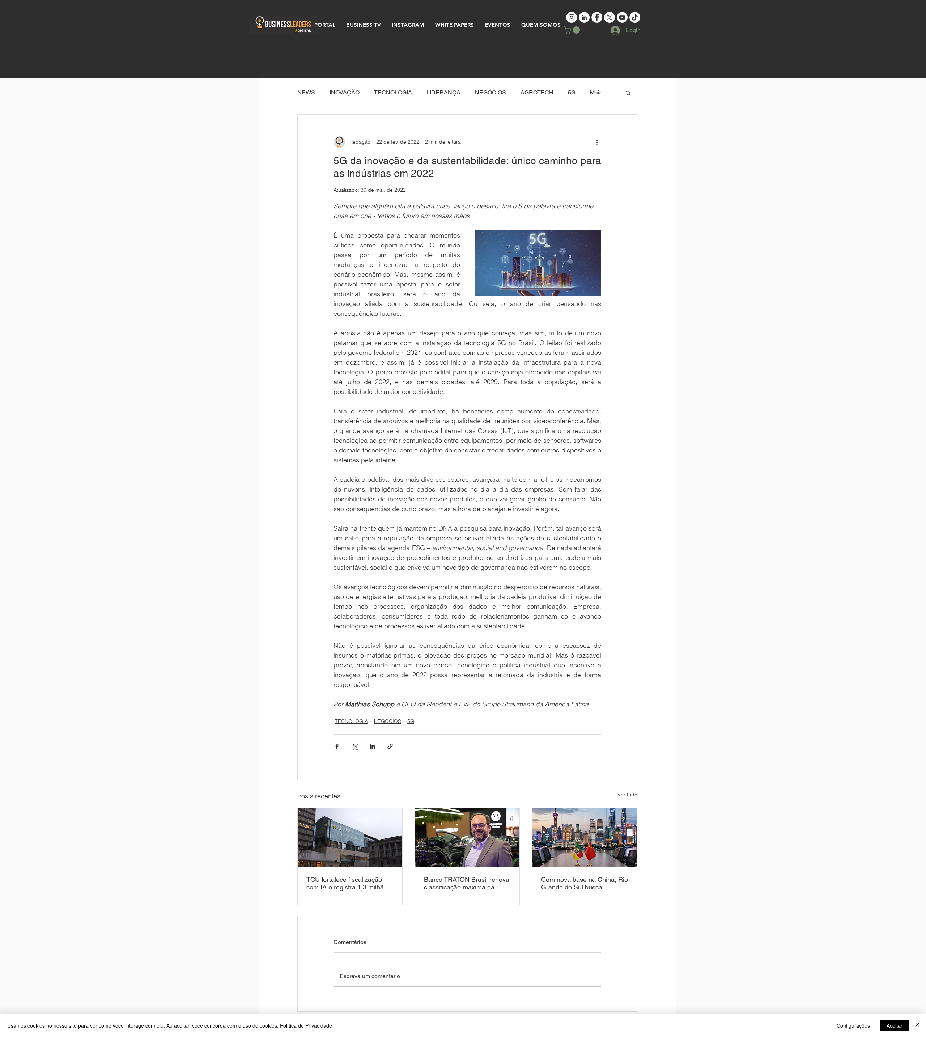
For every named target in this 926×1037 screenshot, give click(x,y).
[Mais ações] (596, 142)
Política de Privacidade (306, 1025)
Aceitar (894, 1025)
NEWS (306, 92)
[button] (573, 30)
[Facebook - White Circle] (596, 17)
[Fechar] (917, 1025)
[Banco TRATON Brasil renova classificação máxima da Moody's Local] (467, 837)
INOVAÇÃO (345, 92)
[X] (609, 17)
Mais (596, 92)
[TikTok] (634, 17)
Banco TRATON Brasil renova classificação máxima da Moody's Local (466, 883)
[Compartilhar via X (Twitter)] (354, 746)
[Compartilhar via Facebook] (337, 746)
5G (571, 92)
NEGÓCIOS (490, 92)
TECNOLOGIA (393, 92)
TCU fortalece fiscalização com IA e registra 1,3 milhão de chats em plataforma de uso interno (346, 883)
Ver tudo (627, 794)
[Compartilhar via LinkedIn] (372, 746)
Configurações (853, 1025)
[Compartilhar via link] (390, 746)
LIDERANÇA (443, 92)
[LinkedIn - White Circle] (584, 17)
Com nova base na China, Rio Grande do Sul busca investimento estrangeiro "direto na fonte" (584, 883)
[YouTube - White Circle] (622, 17)
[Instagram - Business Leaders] (571, 17)
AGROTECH (537, 92)
